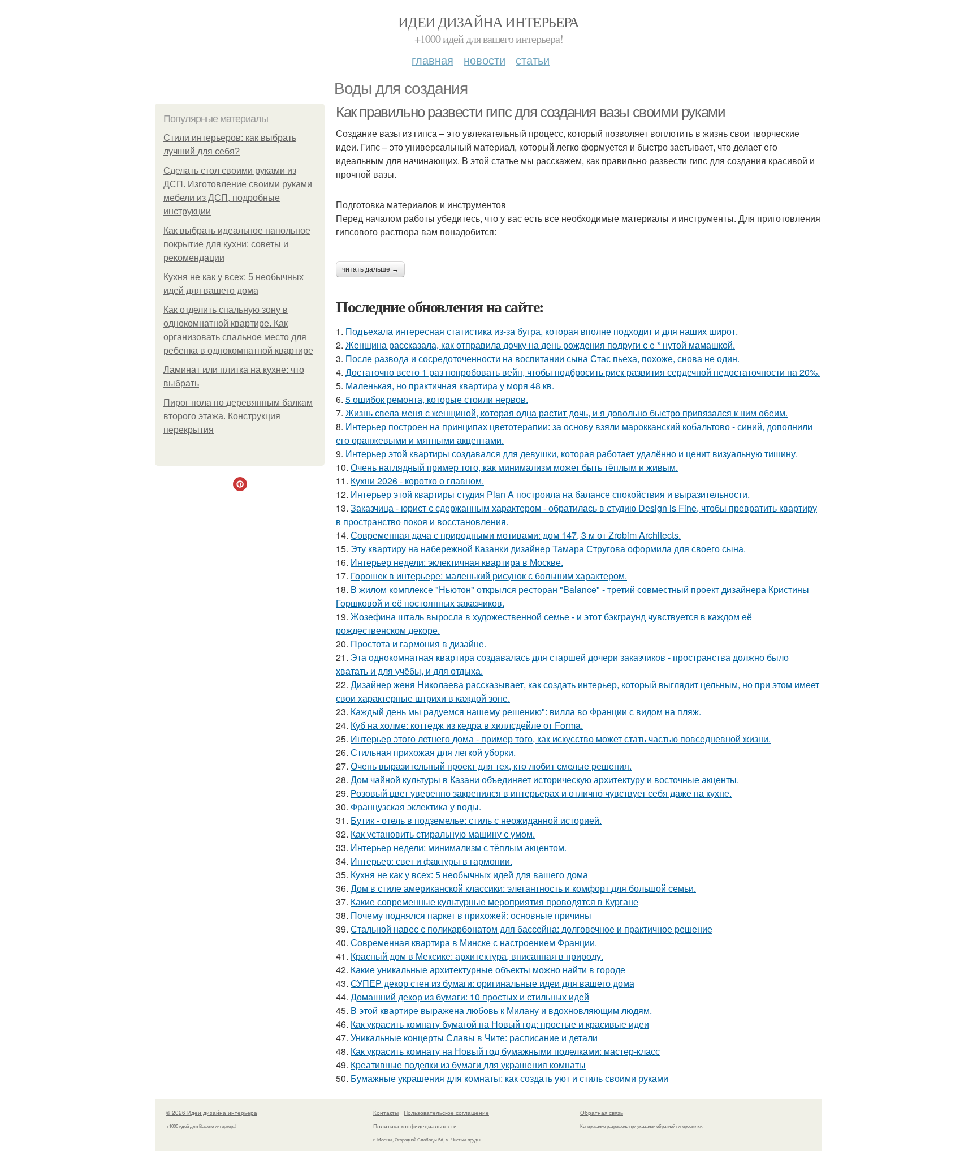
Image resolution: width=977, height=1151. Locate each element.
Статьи (533, 59)
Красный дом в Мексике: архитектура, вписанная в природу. (477, 956)
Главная (432, 59)
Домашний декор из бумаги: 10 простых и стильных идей (470, 996)
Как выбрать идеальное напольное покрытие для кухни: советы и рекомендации (236, 244)
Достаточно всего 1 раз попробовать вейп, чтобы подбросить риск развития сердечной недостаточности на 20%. (582, 372)
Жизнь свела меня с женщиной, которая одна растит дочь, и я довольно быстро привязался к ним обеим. (566, 412)
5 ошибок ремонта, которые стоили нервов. (436, 399)
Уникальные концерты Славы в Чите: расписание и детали (474, 1037)
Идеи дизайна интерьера (488, 21)
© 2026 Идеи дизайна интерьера (211, 1112)
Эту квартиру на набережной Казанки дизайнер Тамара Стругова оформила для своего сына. (548, 548)
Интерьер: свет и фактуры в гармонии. (431, 860)
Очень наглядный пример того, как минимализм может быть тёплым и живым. (514, 467)
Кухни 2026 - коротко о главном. (417, 480)
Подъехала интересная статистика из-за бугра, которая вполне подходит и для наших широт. (541, 331)
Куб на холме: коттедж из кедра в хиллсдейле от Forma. (467, 725)
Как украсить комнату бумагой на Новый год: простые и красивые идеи (500, 1023)
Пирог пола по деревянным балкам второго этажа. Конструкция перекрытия (238, 416)
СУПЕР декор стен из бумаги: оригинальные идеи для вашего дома (492, 983)
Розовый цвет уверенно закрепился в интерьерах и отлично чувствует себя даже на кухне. (541, 793)
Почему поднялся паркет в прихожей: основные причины (471, 915)
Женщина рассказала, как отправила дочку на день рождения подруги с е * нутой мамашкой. (540, 344)
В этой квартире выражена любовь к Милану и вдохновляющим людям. (501, 1010)
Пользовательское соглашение (446, 1112)
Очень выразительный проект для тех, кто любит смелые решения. (491, 765)
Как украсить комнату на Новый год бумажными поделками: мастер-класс (505, 1051)
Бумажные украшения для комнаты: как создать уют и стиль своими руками (509, 1078)
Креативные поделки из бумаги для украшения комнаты (468, 1064)
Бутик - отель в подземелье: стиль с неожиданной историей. (476, 820)
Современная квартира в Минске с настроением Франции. (474, 942)
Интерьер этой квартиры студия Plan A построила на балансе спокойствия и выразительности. (550, 494)
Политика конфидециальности (415, 1126)
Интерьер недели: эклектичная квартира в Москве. (457, 562)
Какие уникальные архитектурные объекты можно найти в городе (488, 969)
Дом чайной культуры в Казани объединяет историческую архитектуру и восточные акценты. (545, 779)
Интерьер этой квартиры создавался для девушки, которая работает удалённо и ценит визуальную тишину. (571, 453)
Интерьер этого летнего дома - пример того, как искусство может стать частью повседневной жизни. (561, 738)
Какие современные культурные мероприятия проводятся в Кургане (494, 901)
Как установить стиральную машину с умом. (443, 833)
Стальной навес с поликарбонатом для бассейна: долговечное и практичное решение (531, 928)
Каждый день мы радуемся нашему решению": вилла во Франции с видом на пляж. (526, 711)
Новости (484, 59)
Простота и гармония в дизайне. (418, 643)
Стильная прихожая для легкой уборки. (433, 752)
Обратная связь (601, 1112)
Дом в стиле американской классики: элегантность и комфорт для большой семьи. (523, 888)
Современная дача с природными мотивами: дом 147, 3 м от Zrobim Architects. (516, 535)
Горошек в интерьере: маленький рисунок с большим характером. (489, 575)
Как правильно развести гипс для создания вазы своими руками (530, 112)
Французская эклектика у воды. (416, 806)
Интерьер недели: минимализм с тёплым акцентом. (459, 847)
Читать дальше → (370, 269)
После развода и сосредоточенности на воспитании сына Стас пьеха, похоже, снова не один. (542, 358)
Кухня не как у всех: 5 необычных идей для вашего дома (469, 874)
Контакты (386, 1112)
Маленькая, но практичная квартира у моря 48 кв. (449, 385)
